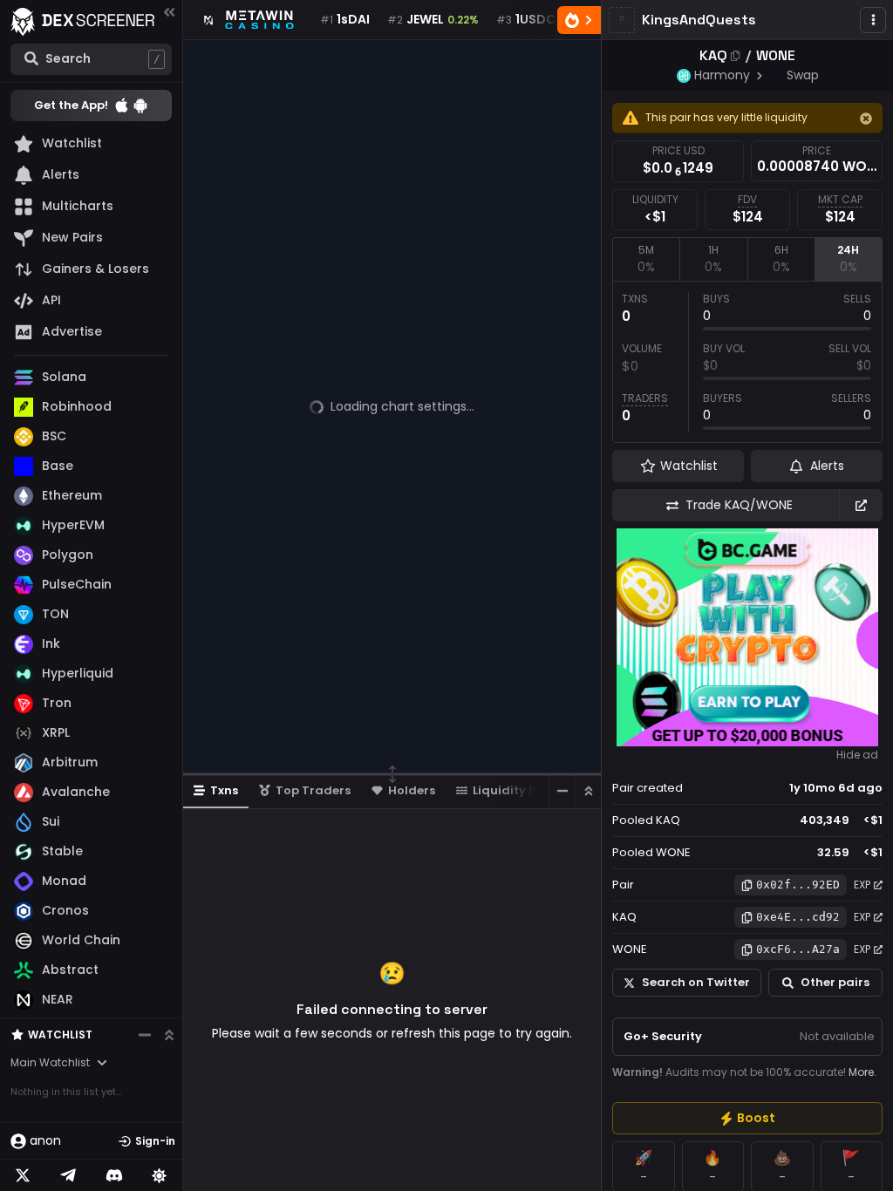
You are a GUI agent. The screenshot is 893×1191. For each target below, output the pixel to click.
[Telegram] (68, 1175)
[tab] (645, 259)
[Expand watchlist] (169, 1034)
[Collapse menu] (169, 12)
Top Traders (313, 790)
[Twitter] (22, 1175)
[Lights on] (159, 1175)
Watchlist (60, 1034)
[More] (873, 20)
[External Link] (861, 505)
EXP (862, 884)
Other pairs (835, 982)
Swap (803, 75)
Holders (411, 790)
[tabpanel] (747, 362)
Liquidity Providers (529, 790)
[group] (747, 1118)
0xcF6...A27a (798, 949)
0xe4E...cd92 (798, 916)
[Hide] (866, 118)
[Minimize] (562, 791)
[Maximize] (588, 791)
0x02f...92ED (798, 884)
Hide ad (857, 755)
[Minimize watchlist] (144, 1034)
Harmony (722, 75)
